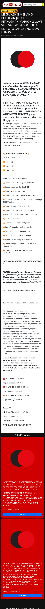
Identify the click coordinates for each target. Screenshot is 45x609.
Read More (22, 514)
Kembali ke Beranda (9, 11)
